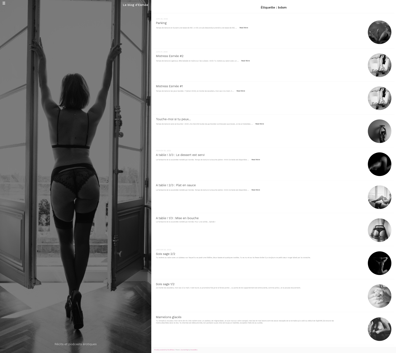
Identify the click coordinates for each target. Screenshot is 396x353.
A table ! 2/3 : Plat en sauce (176, 185)
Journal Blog (184, 350)
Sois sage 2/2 (165, 254)
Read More (245, 28)
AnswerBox (193, 350)
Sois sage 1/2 (165, 284)
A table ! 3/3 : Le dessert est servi (180, 155)
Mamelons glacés (168, 317)
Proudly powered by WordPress (164, 350)
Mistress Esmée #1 (169, 86)
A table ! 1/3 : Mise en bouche (177, 218)
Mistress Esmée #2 (169, 56)
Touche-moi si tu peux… (173, 119)
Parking (161, 23)
